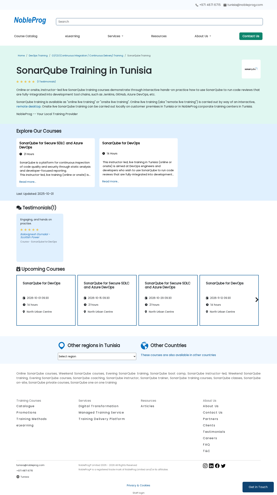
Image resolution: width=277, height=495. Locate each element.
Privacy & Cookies (138, 485)
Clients (209, 425)
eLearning (72, 36)
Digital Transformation (99, 406)
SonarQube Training (139, 55)
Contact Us (251, 36)
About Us (202, 36)
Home (21, 55)
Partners (210, 419)
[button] (256, 299)
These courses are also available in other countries (178, 355)
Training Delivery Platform (102, 419)
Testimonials (214, 432)
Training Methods (31, 419)
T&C (206, 451)
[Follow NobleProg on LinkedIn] (211, 466)
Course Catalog (25, 36)
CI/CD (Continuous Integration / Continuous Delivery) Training (87, 55)
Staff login (139, 492)
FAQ (206, 444)
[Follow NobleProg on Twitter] (223, 466)
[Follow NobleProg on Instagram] (205, 466)
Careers (210, 438)
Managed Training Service (101, 412)
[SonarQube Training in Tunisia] (33, 20)
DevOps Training (38, 55)
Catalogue (25, 406)
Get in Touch (258, 487)
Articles (148, 406)
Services (114, 36)
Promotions (26, 412)
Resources (159, 36)
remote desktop (28, 106)
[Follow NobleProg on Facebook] (217, 466)
